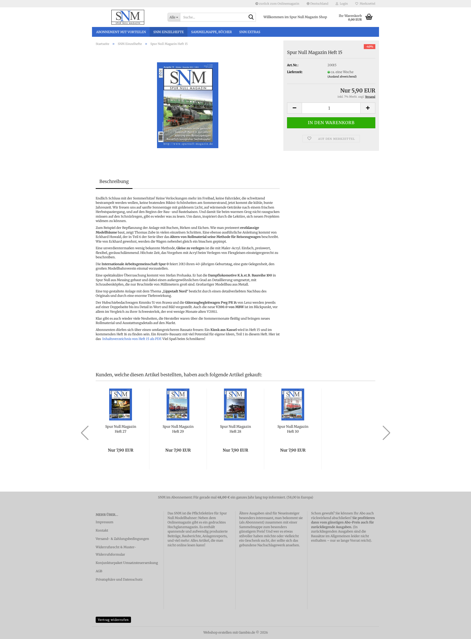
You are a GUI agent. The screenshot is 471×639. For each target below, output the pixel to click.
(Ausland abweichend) (342, 76)
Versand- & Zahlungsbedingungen (122, 539)
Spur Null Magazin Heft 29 (178, 429)
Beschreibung (114, 181)
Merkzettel (366, 3)
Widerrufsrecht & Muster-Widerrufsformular (116, 551)
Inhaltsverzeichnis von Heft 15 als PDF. (132, 339)
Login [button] (343, 3)
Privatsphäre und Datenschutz (119, 579)
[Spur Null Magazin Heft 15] (187, 105)
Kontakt (102, 530)
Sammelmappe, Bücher (211, 32)
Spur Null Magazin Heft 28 (235, 429)
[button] (317, 3)
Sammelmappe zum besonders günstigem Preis (263, 529)
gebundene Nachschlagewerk (262, 545)
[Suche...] (251, 17)
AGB (99, 571)
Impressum (104, 522)
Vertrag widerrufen (113, 620)
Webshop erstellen (217, 632)
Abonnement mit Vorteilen (121, 32)
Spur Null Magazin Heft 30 (292, 429)
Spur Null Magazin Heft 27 (120, 429)
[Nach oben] (457, 631)
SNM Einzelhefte (168, 32)
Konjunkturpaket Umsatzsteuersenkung (127, 563)
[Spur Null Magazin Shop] (128, 17)
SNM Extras (249, 32)
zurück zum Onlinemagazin (278, 3)
